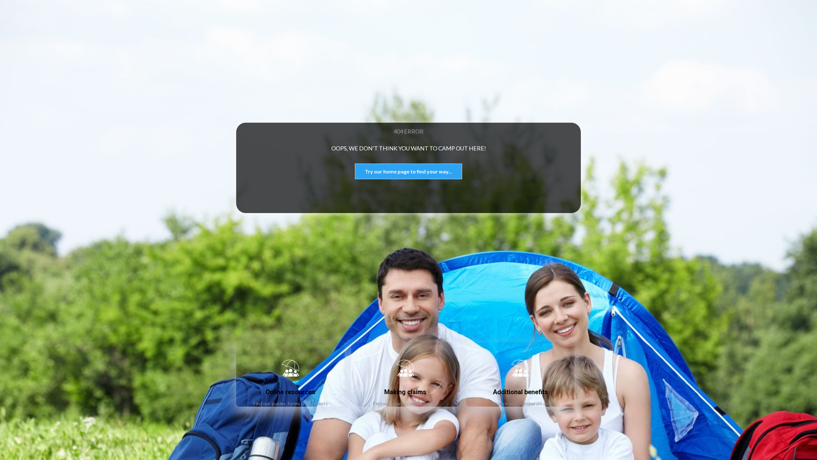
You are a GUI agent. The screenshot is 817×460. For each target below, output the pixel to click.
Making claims (405, 392)
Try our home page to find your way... (408, 171)
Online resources (290, 392)
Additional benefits (520, 392)
